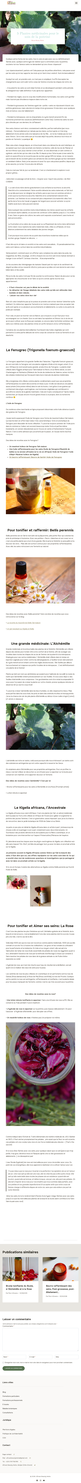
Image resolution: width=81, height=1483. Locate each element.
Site (57, 1357)
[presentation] (20, 1269)
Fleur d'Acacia (13, 1293)
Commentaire (8, 1326)
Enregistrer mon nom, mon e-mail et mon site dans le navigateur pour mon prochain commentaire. (39, 1362)
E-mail (32, 1357)
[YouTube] (43, 1480)
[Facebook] (37, 1480)
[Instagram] (40, 1480)
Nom (5, 1357)
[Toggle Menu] (76, 3)
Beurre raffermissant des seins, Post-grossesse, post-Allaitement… (60, 1289)
